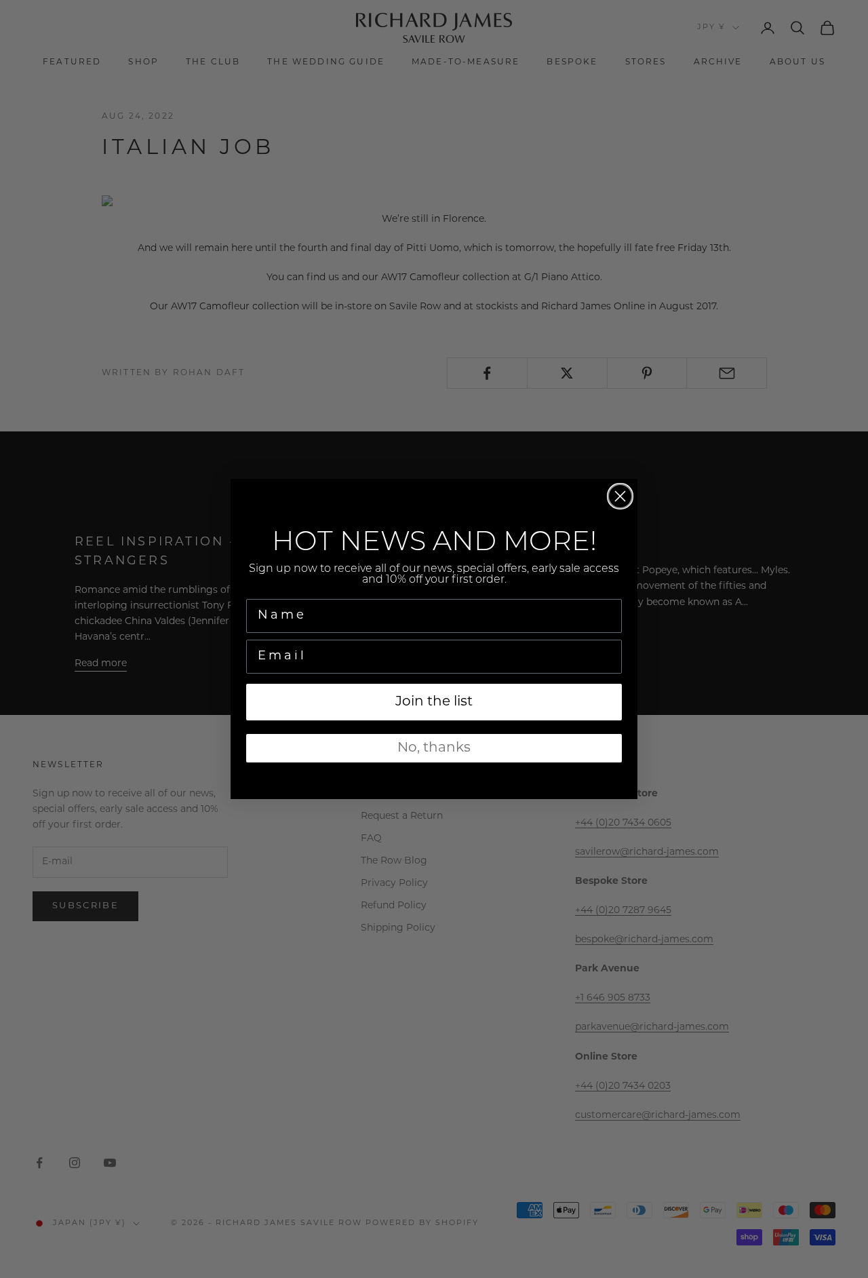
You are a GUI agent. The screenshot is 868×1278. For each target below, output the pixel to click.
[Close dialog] (620, 496)
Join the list (434, 702)
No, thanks (434, 748)
